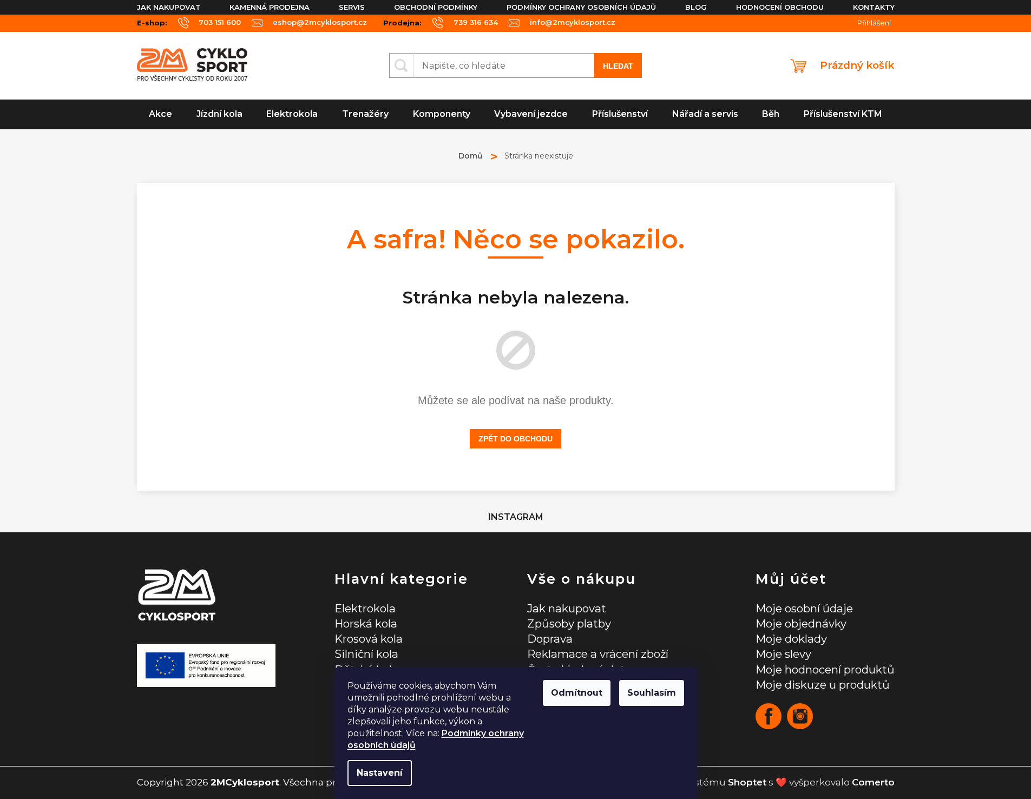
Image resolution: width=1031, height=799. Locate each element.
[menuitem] (161, 114)
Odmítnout (576, 693)
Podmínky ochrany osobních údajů (581, 7)
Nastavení (380, 773)
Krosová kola (368, 638)
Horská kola (365, 623)
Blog (696, 7)
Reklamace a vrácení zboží (597, 654)
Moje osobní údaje (804, 608)
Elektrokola (365, 608)
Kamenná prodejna (269, 7)
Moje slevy (783, 654)
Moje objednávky (801, 623)
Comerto (873, 782)
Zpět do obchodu (515, 438)
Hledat (618, 66)
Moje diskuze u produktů (823, 684)
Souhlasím (651, 693)
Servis (352, 7)
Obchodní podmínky (435, 7)
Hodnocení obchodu (780, 7)
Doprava (550, 638)
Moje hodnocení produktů (825, 669)
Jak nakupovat (169, 7)
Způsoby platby (569, 623)
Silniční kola (366, 654)
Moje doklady (791, 638)
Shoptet (747, 782)
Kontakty (874, 7)
